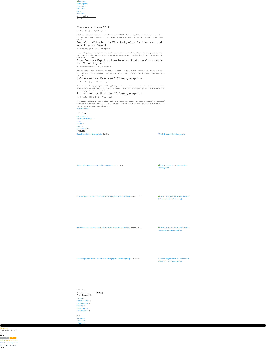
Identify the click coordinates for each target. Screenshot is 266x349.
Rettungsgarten (82, 4)
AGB (78, 316)
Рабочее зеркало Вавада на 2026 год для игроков (109, 78)
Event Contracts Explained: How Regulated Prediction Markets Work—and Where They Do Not (121, 61)
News (79, 121)
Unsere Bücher (82, 6)
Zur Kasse (13, 338)
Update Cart (4, 338)
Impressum (81, 318)
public (103, 31)
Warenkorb (81, 14)
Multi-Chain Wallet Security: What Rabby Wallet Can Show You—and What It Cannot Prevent (119, 44)
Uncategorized (105, 49)
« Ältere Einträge (82, 108)
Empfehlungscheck (83, 303)
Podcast (79, 124)
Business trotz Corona (84, 119)
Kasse (79, 11)
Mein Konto (81, 9)
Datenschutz (81, 320)
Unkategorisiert (82, 311)
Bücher (79, 298)
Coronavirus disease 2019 (93, 27)
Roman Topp (84, 31)
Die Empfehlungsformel (8, 345)
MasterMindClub (83, 301)
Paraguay (80, 306)
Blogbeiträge (81, 116)
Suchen (99, 293)
